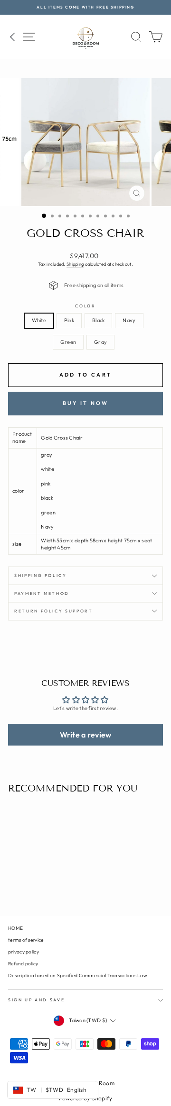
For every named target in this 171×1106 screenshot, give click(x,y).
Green (68, 342)
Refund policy (23, 964)
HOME (15, 928)
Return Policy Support (53, 610)
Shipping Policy (40, 575)
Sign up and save (36, 999)
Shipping (75, 264)
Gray (100, 342)
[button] (85, 735)
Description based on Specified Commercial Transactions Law (77, 975)
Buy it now (86, 403)
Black (98, 320)
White (39, 320)
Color (85, 305)
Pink (69, 320)
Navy (129, 320)
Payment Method (41, 593)
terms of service (25, 940)
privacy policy (23, 952)
